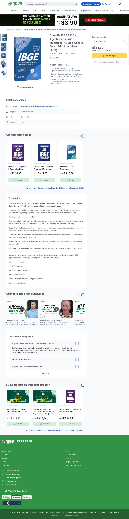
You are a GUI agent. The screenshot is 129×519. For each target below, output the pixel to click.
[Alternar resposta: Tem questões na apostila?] (77, 359)
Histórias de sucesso (73, 465)
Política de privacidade (71, 516)
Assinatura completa (92, 4)
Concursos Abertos (70, 11)
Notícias (69, 458)
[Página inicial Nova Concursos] (8, 442)
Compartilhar (55, 58)
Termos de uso (55, 516)
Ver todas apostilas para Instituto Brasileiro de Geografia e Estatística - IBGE (54, 188)
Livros (44, 11)
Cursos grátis (71, 455)
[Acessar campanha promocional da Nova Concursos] (64, 20)
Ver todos (45, 372)
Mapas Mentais (86, 11)
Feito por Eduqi (114, 513)
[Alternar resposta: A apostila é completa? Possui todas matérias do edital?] (77, 343)
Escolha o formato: (99, 37)
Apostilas (26, 11)
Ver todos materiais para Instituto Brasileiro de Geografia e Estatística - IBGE (54, 430)
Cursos (35, 11)
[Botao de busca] (76, 4)
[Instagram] (26, 441)
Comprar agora (110, 56)
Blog (67, 451)
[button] (79, 136)
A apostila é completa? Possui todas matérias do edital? (33, 344)
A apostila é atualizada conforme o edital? (27, 367)
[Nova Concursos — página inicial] (15, 4)
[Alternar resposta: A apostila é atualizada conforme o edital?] (77, 366)
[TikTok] (18, 441)
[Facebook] (22, 441)
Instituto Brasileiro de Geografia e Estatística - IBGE (38, 106)
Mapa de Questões (101, 11)
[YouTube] (30, 441)
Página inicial (10, 29)
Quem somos (6, 451)
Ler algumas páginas (27, 87)
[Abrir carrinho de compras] (119, 4)
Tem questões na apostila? (22, 359)
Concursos (13, 11)
